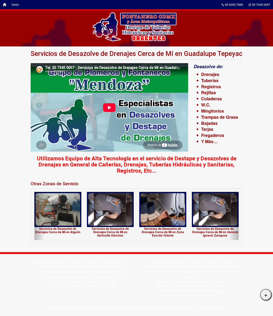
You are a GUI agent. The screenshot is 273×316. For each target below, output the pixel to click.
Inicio (15, 4)
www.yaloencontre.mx (212, 308)
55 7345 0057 (260, 4)
